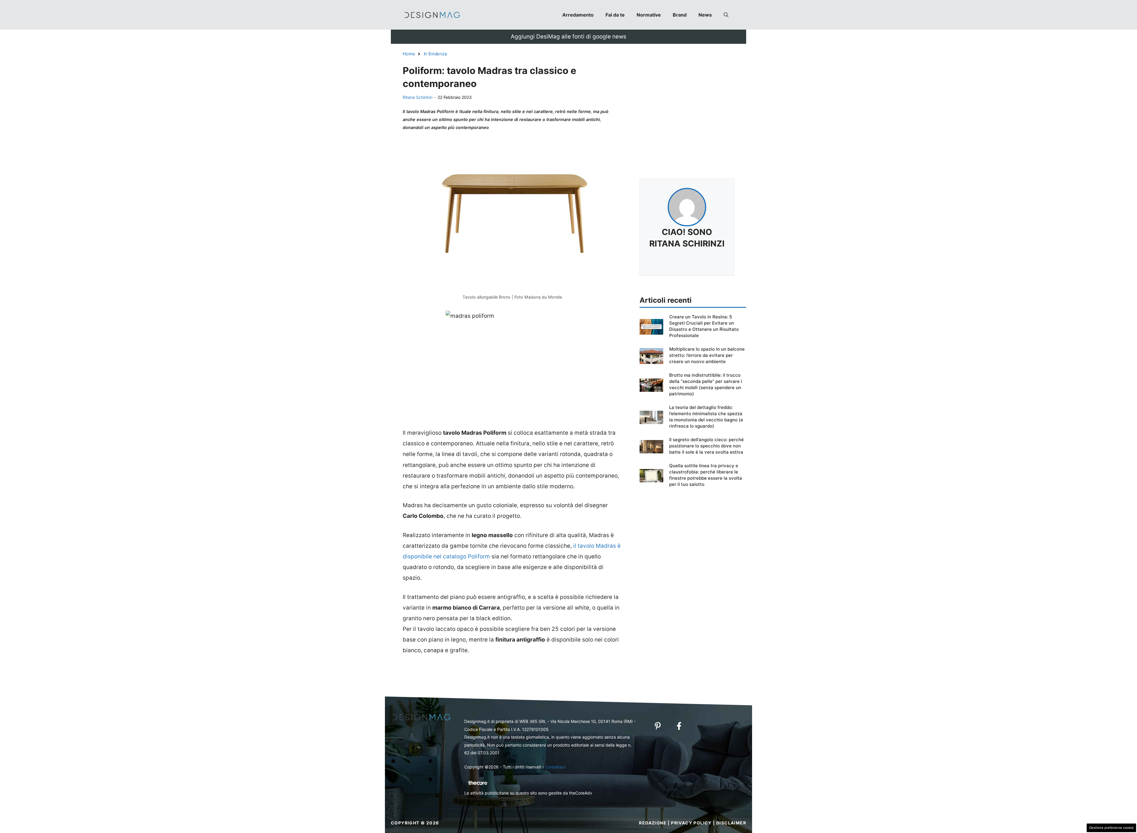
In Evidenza (435, 54)
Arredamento (578, 15)
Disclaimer (731, 822)
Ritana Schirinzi (417, 97)
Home (409, 54)
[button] (726, 15)
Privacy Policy (691, 822)
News (705, 15)
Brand (680, 15)
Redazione (653, 822)
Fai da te (615, 15)
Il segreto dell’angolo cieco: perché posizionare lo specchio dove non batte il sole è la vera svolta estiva (706, 446)
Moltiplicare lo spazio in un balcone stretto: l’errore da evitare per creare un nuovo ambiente (707, 355)
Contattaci (555, 766)
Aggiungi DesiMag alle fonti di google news (568, 36)
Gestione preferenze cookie (1111, 828)
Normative (649, 15)
